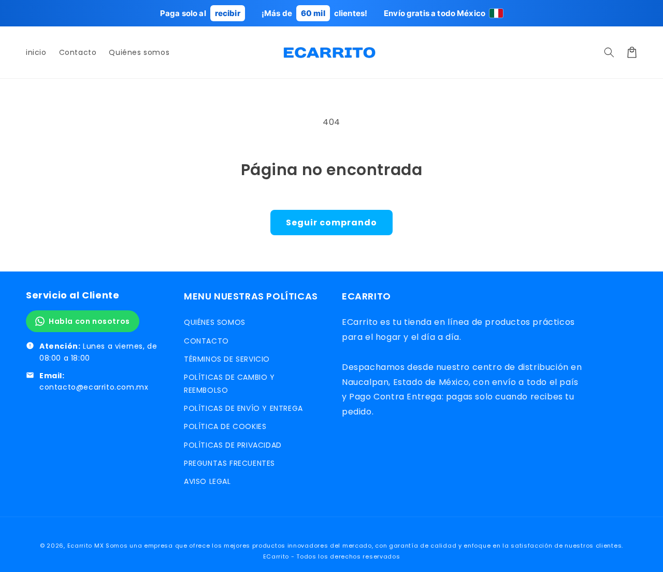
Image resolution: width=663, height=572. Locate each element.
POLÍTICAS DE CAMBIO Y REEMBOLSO (229, 383)
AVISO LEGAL (207, 481)
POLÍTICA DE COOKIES (225, 426)
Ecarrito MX (85, 545)
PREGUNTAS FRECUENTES (229, 463)
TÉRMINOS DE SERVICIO (227, 359)
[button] (609, 52)
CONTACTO (206, 341)
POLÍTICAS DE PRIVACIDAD (233, 445)
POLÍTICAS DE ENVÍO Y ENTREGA (243, 408)
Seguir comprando (331, 222)
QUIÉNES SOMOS (215, 322)
